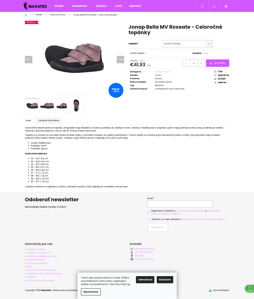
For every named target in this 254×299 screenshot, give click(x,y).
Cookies (31, 277)
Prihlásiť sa (157, 227)
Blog (29, 266)
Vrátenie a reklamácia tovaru (42, 256)
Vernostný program (37, 263)
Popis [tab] (28, 120)
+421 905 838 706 (143, 252)
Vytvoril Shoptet (221, 290)
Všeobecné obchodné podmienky (44, 273)
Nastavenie (90, 292)
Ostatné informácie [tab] (48, 120)
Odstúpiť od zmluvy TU (39, 252)
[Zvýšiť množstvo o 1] (200, 63)
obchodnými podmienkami (190, 210)
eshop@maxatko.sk (144, 248)
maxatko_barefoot (144, 259)
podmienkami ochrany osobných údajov (203, 219)
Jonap (205, 53)
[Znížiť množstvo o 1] (186, 63)
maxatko (139, 255)
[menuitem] (60, 6)
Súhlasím (165, 279)
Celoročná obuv (163, 71)
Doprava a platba (36, 249)
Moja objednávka (36, 259)
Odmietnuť (145, 279)
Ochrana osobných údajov (41, 280)
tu (129, 284)
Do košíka (219, 63)
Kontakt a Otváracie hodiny (41, 270)
